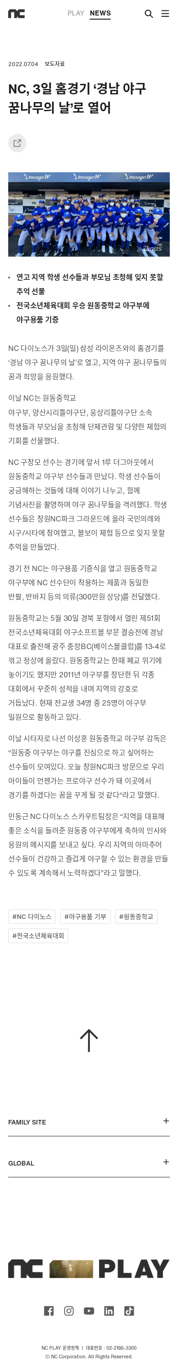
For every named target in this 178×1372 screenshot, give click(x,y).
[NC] (16, 13)
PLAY (76, 13)
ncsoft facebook (48, 1310)
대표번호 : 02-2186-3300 (111, 1348)
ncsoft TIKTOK (129, 1310)
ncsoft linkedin (109, 1310)
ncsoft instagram (68, 1310)
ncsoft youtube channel (89, 1310)
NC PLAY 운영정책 (60, 1348)
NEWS (100, 13)
